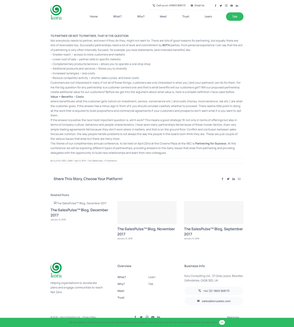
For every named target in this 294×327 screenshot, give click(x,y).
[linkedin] (237, 5)
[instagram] (226, 5)
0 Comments (111, 160)
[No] (290, 322)
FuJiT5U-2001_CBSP (63, 160)
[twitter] (221, 5)
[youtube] (231, 5)
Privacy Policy (89, 317)
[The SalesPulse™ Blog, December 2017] (80, 203)
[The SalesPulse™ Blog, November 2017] (147, 212)
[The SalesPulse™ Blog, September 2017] (213, 212)
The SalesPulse (95, 160)
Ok (222, 322)
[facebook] (215, 5)
